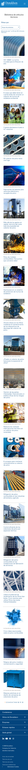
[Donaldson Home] (11, 3)
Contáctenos (7, 712)
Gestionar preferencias (9, 764)
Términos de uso (7, 759)
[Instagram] (14, 739)
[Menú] (24, 3)
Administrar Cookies (13, 766)
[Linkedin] (3, 739)
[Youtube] (7, 739)
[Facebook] (10, 739)
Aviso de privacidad (8, 756)
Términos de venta (7, 762)
